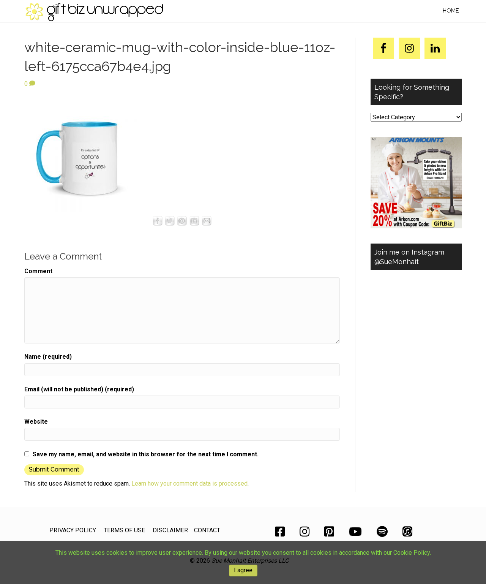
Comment (38, 271)
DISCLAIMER (170, 530)
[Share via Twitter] (170, 220)
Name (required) (48, 356)
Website (36, 421)
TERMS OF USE (124, 530)
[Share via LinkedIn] (194, 220)
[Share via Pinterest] (182, 220)
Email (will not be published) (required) (79, 389)
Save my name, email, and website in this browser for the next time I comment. (146, 454)
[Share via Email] (206, 220)
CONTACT (207, 530)
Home (451, 10)
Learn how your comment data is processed (189, 483)
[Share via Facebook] (158, 220)
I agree (243, 570)
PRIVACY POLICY (72, 530)
